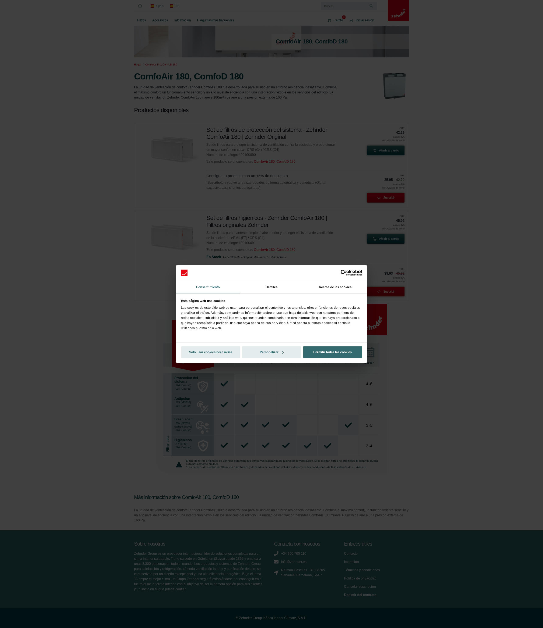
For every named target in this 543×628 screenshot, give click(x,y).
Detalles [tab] (272, 287)
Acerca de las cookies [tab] (335, 287)
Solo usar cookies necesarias (210, 352)
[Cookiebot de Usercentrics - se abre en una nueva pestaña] (343, 273)
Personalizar (269, 352)
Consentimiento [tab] (208, 287)
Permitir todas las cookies (332, 352)
